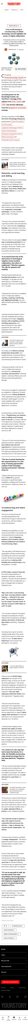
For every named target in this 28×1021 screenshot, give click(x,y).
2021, (14, 102)
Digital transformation (10, 934)
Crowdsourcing (16, 926)
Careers (12, 987)
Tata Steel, (8, 124)
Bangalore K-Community (17, 108)
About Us (3, 987)
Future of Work (8, 938)
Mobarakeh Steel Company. (10, 140)
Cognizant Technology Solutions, (12, 128)
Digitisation (13, 25)
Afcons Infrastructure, (9, 131)
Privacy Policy (22, 987)
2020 (19, 102)
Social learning (8, 930)
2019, (4, 105)
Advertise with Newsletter (10, 982)
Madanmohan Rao (12, 49)
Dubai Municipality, (18, 121)
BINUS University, (7, 137)
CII (4, 926)
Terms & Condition (5, 990)
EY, (3, 124)
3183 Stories (21, 49)
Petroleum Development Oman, (12, 134)
